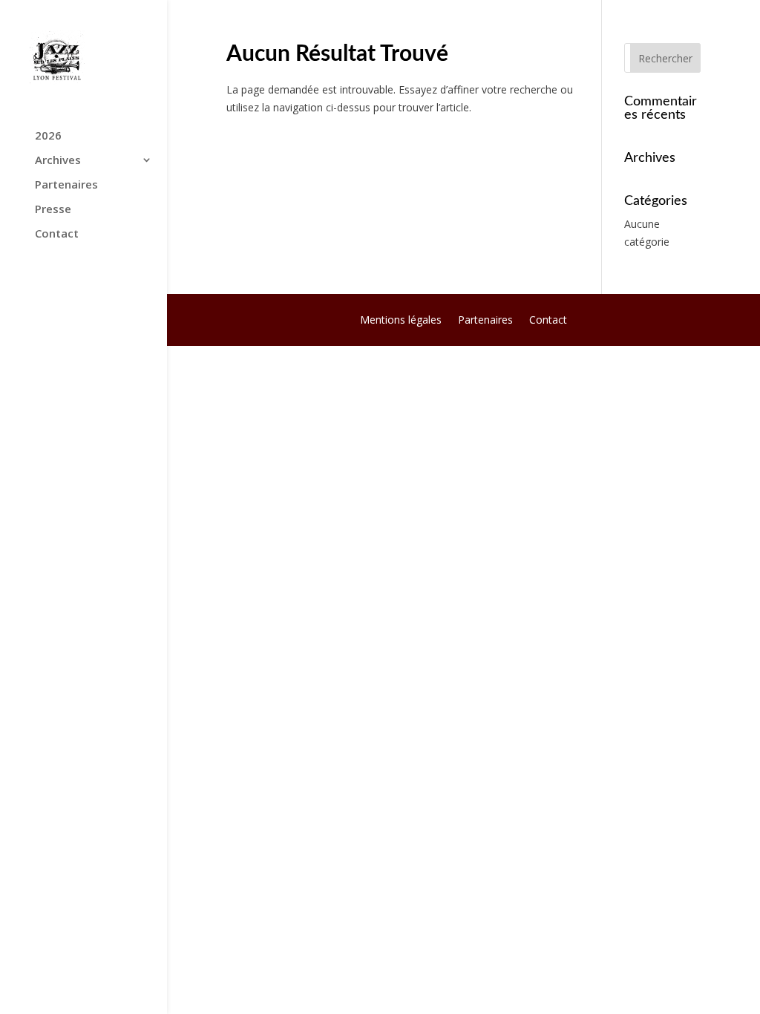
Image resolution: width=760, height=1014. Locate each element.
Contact (57, 234)
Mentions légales (401, 321)
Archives (58, 160)
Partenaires (66, 185)
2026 (48, 136)
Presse (53, 209)
